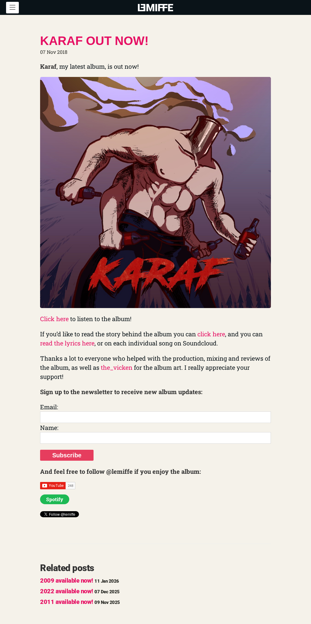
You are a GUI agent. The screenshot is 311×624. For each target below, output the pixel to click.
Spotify (54, 499)
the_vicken (116, 367)
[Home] (155, 7)
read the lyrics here (67, 343)
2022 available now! (80, 591)
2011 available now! (80, 601)
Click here (54, 319)
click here (211, 334)
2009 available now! (79, 580)
